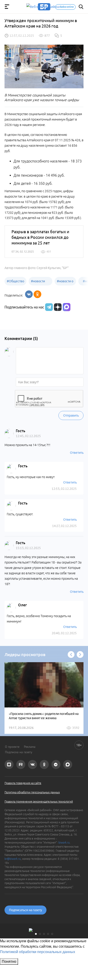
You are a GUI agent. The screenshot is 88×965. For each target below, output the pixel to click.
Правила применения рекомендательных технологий (39, 801)
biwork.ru (64, 842)
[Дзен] (57, 307)
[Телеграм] (48, 307)
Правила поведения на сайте (23, 783)
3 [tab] (44, 934)
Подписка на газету (18, 752)
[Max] (66, 307)
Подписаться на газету (25, 910)
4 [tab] (48, 934)
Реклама (29, 747)
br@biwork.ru (13, 858)
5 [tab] (52, 934)
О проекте (12, 747)
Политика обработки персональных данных (32, 792)
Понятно (9, 961)
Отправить (71, 415)
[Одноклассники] (37, 294)
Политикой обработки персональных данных (37, 952)
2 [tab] (40, 934)
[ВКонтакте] (29, 294)
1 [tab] (36, 934)
